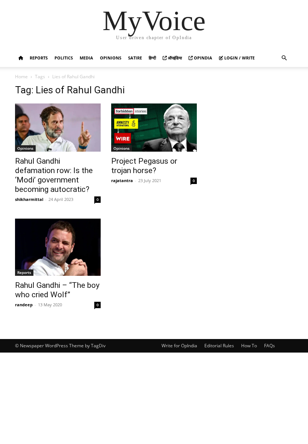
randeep (24, 304)
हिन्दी (152, 58)
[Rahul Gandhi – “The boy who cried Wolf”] (58, 247)
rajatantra (122, 180)
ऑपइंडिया (174, 58)
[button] (284, 58)
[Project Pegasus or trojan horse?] (154, 127)
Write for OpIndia (179, 345)
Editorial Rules (219, 345)
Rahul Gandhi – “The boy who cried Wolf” (57, 290)
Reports (39, 58)
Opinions (110, 58)
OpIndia (202, 58)
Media (86, 58)
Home (21, 76)
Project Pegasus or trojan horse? (144, 166)
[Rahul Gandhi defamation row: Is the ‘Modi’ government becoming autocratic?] (58, 127)
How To (249, 345)
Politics (63, 58)
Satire (135, 58)
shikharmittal (29, 199)
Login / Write (239, 58)
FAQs (269, 345)
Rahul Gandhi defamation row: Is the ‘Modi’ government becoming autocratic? (54, 175)
